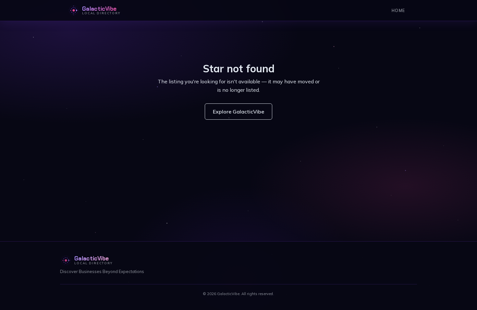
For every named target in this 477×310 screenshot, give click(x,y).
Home (398, 10)
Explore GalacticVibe (238, 111)
